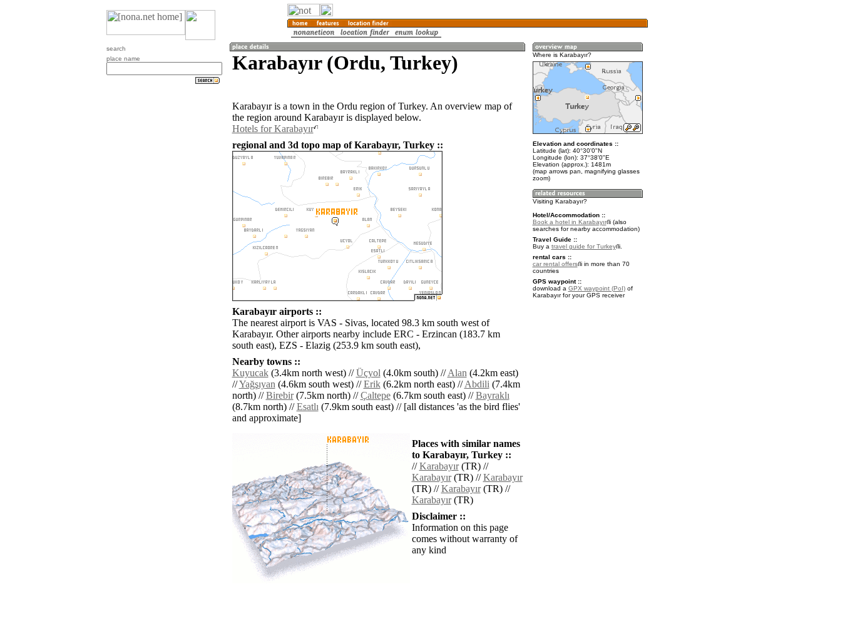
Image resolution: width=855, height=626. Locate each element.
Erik (372, 384)
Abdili (476, 384)
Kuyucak (250, 372)
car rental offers (555, 263)
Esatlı (308, 406)
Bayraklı (492, 395)
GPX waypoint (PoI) (596, 288)
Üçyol (368, 372)
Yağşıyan (257, 384)
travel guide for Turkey (583, 246)
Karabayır (439, 466)
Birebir (280, 395)
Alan (457, 372)
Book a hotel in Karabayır (570, 221)
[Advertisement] (708, 206)
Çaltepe (376, 395)
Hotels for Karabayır (273, 128)
